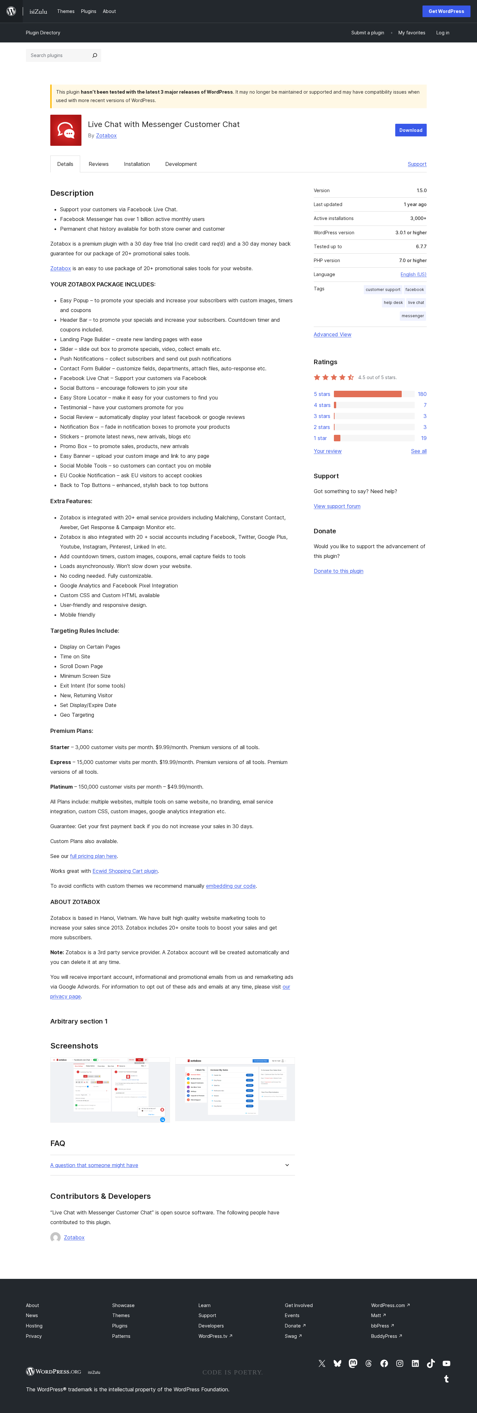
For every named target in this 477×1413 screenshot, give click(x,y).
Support (417, 164)
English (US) (414, 274)
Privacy (34, 1336)
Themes (121, 1315)
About (32, 1305)
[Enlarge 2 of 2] (286, 1066)
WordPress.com (390, 1305)
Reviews (99, 164)
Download (410, 130)
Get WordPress (446, 11)
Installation (137, 164)
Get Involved (299, 1305)
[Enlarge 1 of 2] (161, 1066)
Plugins (120, 1325)
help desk (393, 302)
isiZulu (94, 1372)
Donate (295, 1325)
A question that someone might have (94, 1165)
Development (181, 164)
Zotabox (106, 135)
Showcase (123, 1305)
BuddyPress (387, 1336)
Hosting (34, 1325)
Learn (205, 1305)
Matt (378, 1315)
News (32, 1315)
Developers (211, 1325)
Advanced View (332, 334)
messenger (413, 315)
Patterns (121, 1336)
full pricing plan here (93, 856)
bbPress (383, 1325)
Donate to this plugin (338, 571)
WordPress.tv (216, 1336)
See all (419, 451)
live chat (416, 302)
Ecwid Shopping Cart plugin (125, 871)
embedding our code (231, 886)
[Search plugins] (94, 55)
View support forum (337, 506)
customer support (383, 289)
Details (65, 164)
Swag (293, 1336)
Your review (328, 451)
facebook (415, 289)
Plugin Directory (43, 32)
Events (292, 1315)
